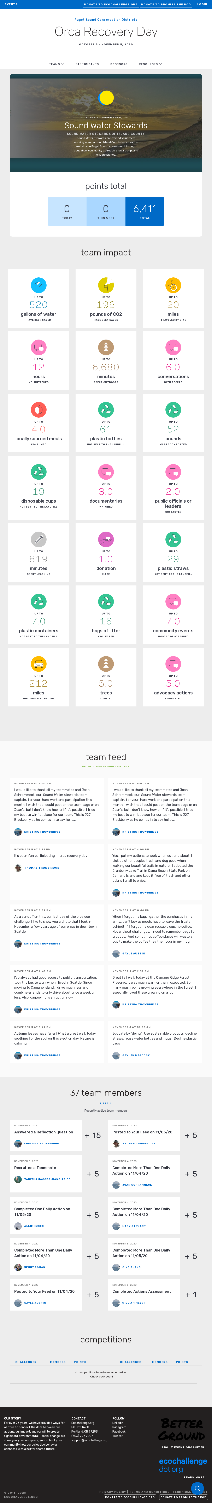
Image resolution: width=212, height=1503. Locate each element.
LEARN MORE (194, 1477)
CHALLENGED (131, 1362)
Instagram (119, 1427)
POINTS (80, 1362)
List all (106, 1103)
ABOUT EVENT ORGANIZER (183, 1447)
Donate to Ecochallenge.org (111, 4)
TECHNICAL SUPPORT (190, 1491)
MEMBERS (58, 1362)
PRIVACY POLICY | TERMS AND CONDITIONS (134, 1491)
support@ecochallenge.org (89, 1440)
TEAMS (54, 64)
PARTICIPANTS (87, 64)
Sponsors (119, 64)
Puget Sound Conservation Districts (106, 20)
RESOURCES (148, 64)
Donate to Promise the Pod (166, 4)
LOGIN (202, 4)
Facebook (118, 1431)
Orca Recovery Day (106, 32)
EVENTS (11, 4)
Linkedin (117, 1423)
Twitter (117, 1436)
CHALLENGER (26, 1362)
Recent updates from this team (106, 766)
